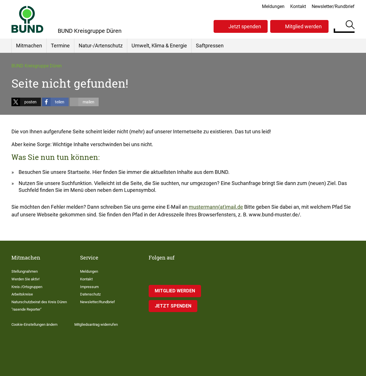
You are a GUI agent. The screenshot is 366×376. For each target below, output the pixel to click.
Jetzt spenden (244, 26)
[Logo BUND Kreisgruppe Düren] (27, 19)
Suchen (350, 25)
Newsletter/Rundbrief (333, 6)
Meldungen (273, 6)
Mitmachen (29, 46)
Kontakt (298, 6)
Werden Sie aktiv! (25, 279)
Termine (60, 46)
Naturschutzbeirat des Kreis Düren (39, 302)
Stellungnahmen (24, 271)
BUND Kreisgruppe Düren (36, 66)
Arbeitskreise (22, 294)
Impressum (89, 287)
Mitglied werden (303, 26)
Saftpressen (210, 46)
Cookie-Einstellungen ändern (34, 324)
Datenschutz (90, 294)
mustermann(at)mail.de (216, 207)
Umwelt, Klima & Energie (159, 46)
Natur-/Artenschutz (101, 46)
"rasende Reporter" (26, 309)
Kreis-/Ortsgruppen (26, 287)
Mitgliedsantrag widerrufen (96, 324)
